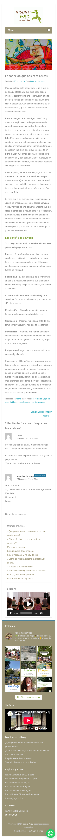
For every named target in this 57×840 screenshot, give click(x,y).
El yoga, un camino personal (20, 574)
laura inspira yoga (37, 81)
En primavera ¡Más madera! (20, 551)
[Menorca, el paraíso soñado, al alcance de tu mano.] (44, 669)
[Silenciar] (41, 613)
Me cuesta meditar (16, 547)
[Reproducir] (11, 613)
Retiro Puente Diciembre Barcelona (22, 794)
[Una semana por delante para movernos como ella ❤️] (28, 653)
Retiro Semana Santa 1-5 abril (19, 774)
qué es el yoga (22, 402)
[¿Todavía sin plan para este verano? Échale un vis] (28, 684)
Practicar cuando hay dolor (20, 578)
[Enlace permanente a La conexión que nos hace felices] (28, 54)
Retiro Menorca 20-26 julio (17, 782)
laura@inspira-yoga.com (16, 811)
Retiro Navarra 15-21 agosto (18, 790)
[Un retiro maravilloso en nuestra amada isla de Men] (12, 653)
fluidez (13, 402)
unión (31, 402)
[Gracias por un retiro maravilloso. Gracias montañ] (44, 653)
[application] (28, 604)
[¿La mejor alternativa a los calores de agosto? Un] (28, 669)
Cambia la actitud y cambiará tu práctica (26, 570)
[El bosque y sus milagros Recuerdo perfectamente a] (44, 684)
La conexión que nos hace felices (26, 76)
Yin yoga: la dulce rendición (20, 566)
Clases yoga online (14, 798)
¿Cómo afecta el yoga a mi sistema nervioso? (27, 750)
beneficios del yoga (39, 399)
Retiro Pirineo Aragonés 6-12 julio (21, 778)
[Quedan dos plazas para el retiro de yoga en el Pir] (12, 684)
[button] (28, 604)
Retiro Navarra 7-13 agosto (18, 786)
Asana (18, 399)
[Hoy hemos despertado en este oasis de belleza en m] (12, 669)
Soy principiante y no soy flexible (22, 555)
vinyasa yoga (39, 402)
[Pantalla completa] (45, 613)
